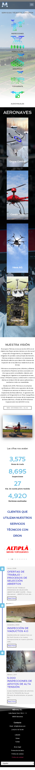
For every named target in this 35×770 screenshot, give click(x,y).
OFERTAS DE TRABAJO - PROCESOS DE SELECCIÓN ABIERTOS (17, 577)
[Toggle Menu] (31, 4)
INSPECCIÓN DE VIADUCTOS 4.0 (17, 630)
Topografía (17, 86)
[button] (18, 408)
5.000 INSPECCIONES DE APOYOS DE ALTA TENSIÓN (19, 682)
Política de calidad (17, 757)
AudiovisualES (17, 104)
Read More (12, 598)
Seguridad (17, 69)
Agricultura (17, 51)
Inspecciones (17, 33)
